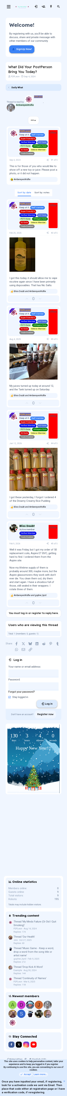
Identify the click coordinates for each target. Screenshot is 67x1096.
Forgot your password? (21, 691)
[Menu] (9, 6)
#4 (52, 443)
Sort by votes (42, 192)
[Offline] (16, 135)
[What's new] (51, 7)
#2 (52, 233)
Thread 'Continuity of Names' (30, 978)
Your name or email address (24, 666)
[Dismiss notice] (63, 1081)
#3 (52, 339)
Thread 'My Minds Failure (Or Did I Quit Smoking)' (35, 923)
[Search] (58, 7)
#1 (52, 160)
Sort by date (24, 192)
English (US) (39, 1059)
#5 (52, 543)
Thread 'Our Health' (24, 936)
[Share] (47, 160)
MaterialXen (16, 1059)
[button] (25, 1059)
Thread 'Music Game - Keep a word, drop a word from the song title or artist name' (34, 952)
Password (14, 679)
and (30, 291)
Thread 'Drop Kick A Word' (28, 966)
